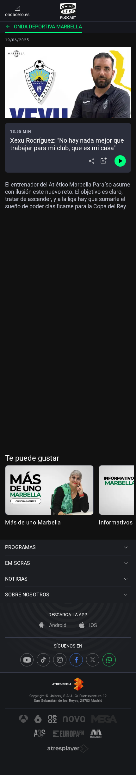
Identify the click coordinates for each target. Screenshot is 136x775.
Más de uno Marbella (33, 522)
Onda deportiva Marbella (48, 27)
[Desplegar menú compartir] (91, 161)
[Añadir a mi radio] (103, 161)
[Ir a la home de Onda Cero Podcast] (68, 11)
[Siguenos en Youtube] (27, 659)
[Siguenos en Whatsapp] (109, 659)
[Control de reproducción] (120, 161)
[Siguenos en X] (92, 659)
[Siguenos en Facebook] (76, 659)
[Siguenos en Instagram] (59, 659)
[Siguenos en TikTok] (43, 659)
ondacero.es (17, 14)
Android (57, 625)
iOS (92, 625)
